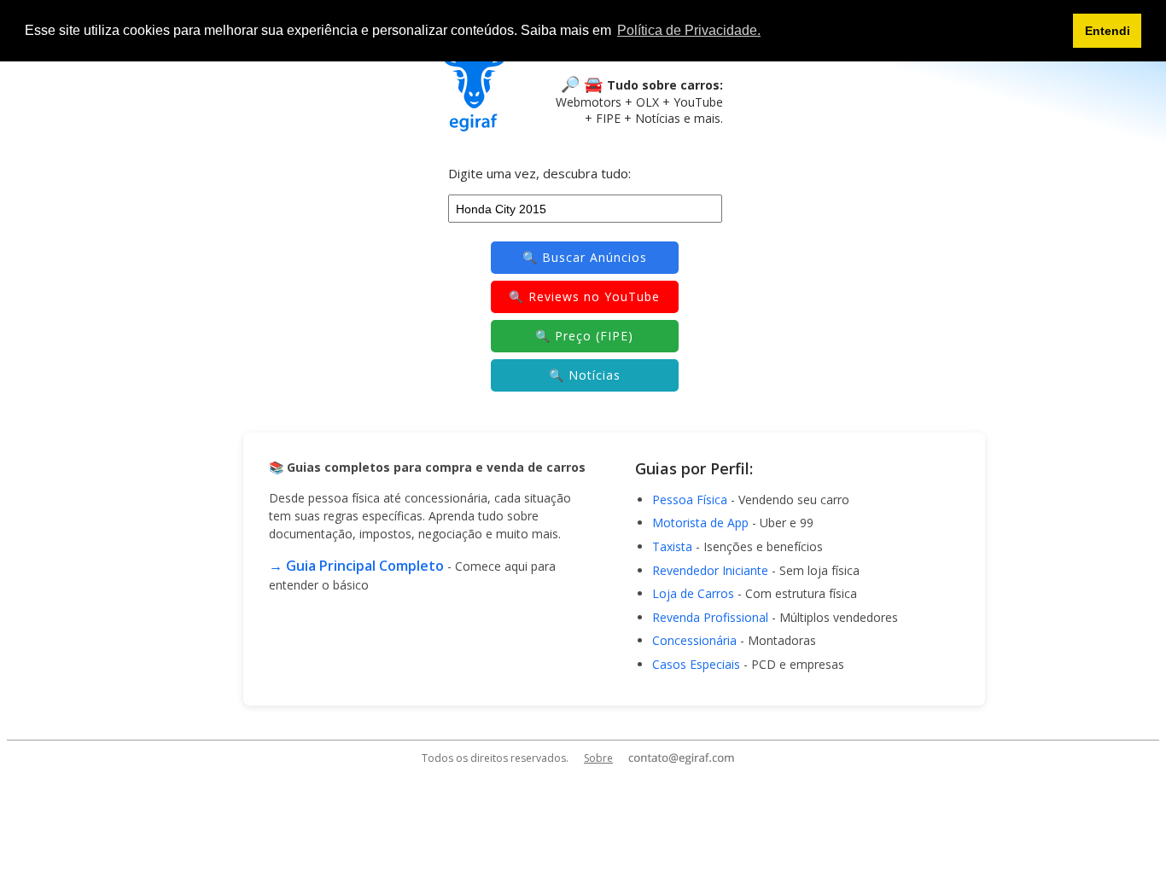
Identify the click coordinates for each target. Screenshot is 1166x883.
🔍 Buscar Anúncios (584, 257)
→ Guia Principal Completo (356, 565)
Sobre (598, 758)
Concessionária (694, 640)
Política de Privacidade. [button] (689, 30)
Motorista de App (700, 522)
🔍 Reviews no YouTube (584, 296)
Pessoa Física (689, 499)
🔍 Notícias (585, 375)
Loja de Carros (693, 593)
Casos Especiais (696, 664)
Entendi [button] (1107, 31)
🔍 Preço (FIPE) (584, 336)
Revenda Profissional (710, 617)
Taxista (672, 546)
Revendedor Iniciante (710, 570)
